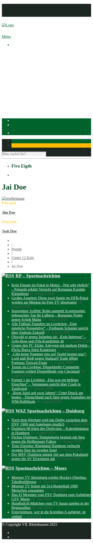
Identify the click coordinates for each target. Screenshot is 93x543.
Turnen (26, 105)
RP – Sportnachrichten (38, 275)
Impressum (19, 6)
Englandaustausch (34, 70)
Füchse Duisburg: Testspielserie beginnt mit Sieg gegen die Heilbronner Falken (48, 439)
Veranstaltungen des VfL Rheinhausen (50, 61)
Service (26, 79)
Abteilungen (20, 83)
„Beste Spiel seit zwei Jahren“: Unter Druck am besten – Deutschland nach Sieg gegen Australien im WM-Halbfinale (50, 397)
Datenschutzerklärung (27, 10)
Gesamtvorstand (33, 66)
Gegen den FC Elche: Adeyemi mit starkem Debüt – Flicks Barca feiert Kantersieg (50, 347)
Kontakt (17, 14)
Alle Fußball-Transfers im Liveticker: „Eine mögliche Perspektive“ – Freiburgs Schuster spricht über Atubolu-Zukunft (49, 328)
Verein (16, 57)
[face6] (13, 198)
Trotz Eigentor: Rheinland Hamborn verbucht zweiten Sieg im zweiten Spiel (45, 448)
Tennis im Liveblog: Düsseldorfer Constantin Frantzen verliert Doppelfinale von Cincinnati (45, 369)
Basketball (29, 87)
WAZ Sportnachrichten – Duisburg (50, 410)
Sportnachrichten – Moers (41, 468)
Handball (28, 96)
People (16, 249)
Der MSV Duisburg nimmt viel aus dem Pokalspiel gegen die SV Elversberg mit (49, 456)
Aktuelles (18, 53)
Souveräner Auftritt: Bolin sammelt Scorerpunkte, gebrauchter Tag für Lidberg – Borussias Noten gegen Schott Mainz (48, 315)
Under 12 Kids (22, 258)
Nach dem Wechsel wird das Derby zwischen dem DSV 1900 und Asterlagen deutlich (49, 422)
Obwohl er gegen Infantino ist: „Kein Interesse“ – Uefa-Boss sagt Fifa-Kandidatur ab (48, 339)
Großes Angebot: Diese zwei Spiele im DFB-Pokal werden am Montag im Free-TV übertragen (49, 300)
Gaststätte (18, 109)
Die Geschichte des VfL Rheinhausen (49, 74)
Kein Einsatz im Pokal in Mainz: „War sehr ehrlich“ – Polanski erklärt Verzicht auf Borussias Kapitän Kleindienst (50, 289)
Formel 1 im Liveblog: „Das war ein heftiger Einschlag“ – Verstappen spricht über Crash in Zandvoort (46, 384)
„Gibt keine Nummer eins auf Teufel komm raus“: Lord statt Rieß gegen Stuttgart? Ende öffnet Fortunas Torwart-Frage (49, 358)
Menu (6, 37)
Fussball (27, 92)
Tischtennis (29, 100)
